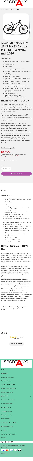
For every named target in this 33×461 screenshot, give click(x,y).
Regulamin (4, 373)
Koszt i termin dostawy (8, 400)
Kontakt (3, 437)
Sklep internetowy (16, 458)
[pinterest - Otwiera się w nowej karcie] (2, 442)
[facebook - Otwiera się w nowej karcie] (9, 442)
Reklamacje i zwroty (7, 426)
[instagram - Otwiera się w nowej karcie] (5, 442)
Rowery (9, 9)
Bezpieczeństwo (6, 381)
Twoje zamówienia (6, 411)
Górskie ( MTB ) (16, 9)
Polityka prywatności (7, 377)
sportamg (3, 9)
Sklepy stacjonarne (7, 392)
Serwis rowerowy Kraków (8, 388)
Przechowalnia (5, 418)
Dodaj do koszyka (16, 174)
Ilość (2, 165)
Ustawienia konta (6, 415)
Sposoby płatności (6, 403)
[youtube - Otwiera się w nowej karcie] (12, 442)
